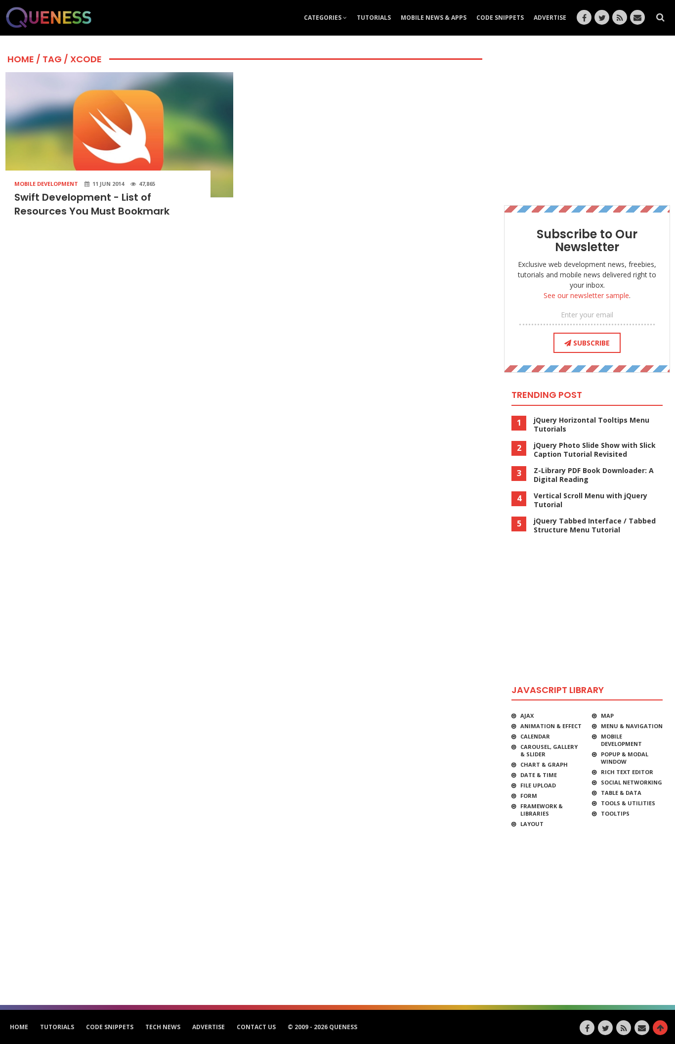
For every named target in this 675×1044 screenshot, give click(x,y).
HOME (20, 59)
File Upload (538, 785)
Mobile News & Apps (433, 17)
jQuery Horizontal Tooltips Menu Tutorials (591, 425)
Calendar (535, 736)
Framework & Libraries (541, 809)
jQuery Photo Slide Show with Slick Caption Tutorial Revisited (595, 450)
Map (607, 715)
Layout (532, 823)
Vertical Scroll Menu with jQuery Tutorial (590, 500)
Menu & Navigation (632, 726)
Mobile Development (46, 183)
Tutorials (374, 17)
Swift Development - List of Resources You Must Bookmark (91, 204)
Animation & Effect (551, 726)
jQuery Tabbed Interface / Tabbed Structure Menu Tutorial (595, 525)
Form (528, 795)
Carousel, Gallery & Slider (549, 750)
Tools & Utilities (628, 803)
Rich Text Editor (627, 772)
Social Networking (631, 782)
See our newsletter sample (586, 295)
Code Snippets (500, 17)
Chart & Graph (544, 764)
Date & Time (538, 775)
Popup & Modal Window (624, 757)
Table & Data (621, 792)
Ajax (527, 715)
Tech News (162, 1027)
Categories (323, 17)
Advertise (550, 17)
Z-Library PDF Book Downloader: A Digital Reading (594, 475)
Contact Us (256, 1027)
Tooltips (615, 813)
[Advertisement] (587, 118)
